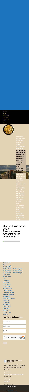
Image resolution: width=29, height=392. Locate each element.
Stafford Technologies (13, 390)
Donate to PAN (20, 184)
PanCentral (19, 148)
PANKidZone (6, 119)
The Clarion (19, 162)
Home (4, 111)
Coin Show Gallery (19, 143)
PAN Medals (6, 286)
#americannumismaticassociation (13, 374)
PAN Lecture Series (9, 298)
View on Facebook (7, 384)
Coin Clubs (19, 174)
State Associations (8, 294)
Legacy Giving (20, 176)
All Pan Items (7, 276)
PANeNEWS (20, 154)
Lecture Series (20, 152)
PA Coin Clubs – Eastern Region (12, 271)
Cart (4, 278)
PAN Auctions (7, 263)
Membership (6, 117)
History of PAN (20, 150)
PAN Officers (20, 158)
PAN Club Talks (7, 267)
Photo (8, 381)
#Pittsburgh (7, 379)
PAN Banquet (20, 156)
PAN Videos (19, 160)
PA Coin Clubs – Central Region (12, 269)
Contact (5, 121)
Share (13, 384)
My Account (6, 274)
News (4, 113)
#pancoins (7, 372)
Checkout (6, 280)
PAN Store (19, 178)
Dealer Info (6, 115)
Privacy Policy (7, 312)
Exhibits (18, 164)
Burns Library (20, 170)
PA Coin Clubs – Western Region (13, 273)
